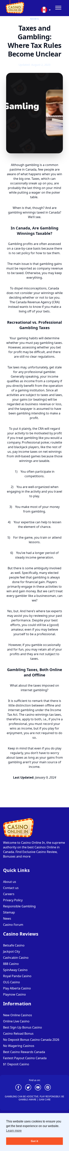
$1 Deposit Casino (16, 1064)
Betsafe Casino (14, 945)
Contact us (11, 888)
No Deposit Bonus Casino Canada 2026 (31, 1040)
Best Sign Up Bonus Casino (22, 1027)
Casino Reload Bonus (18, 1033)
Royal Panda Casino (17, 976)
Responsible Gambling (19, 906)
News (7, 918)
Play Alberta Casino (17, 988)
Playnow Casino (14, 994)
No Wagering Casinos (18, 1046)
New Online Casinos (17, 1015)
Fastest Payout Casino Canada (25, 1058)
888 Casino (11, 964)
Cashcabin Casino (16, 957)
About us (9, 882)
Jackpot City (11, 951)
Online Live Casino (16, 1021)
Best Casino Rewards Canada (24, 1052)
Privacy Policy (13, 900)
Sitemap (9, 912)
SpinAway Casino (15, 970)
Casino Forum (13, 925)
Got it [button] (34, 1141)
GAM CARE (45, 1099)
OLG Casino (11, 982)
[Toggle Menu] (58, 8)
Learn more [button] (14, 1130)
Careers (8, 894)
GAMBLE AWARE (27, 1099)
